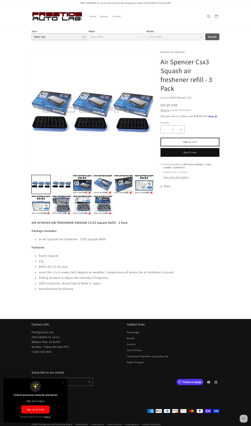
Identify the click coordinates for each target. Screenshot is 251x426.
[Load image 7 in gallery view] (41, 205)
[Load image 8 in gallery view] (61, 205)
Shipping (165, 110)
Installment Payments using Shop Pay (148, 356)
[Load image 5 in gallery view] (123, 184)
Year (34, 31)
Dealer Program (135, 362)
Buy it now (190, 152)
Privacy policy (97, 424)
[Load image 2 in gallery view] (61, 184)
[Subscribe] (89, 382)
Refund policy (82, 424)
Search (212, 36)
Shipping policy (132, 424)
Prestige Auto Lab (46, 424)
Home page (133, 332)
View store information (176, 177)
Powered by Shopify (63, 424)
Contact (131, 344)
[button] (209, 16)
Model (150, 31)
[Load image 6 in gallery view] (144, 184)
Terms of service (114, 424)
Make (92, 31)
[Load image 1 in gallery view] (41, 184)
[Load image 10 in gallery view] (103, 205)
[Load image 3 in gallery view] (82, 184)
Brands (131, 338)
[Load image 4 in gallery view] (103, 184)
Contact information (151, 424)
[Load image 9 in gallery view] (82, 205)
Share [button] (167, 186)
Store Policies (134, 350)
